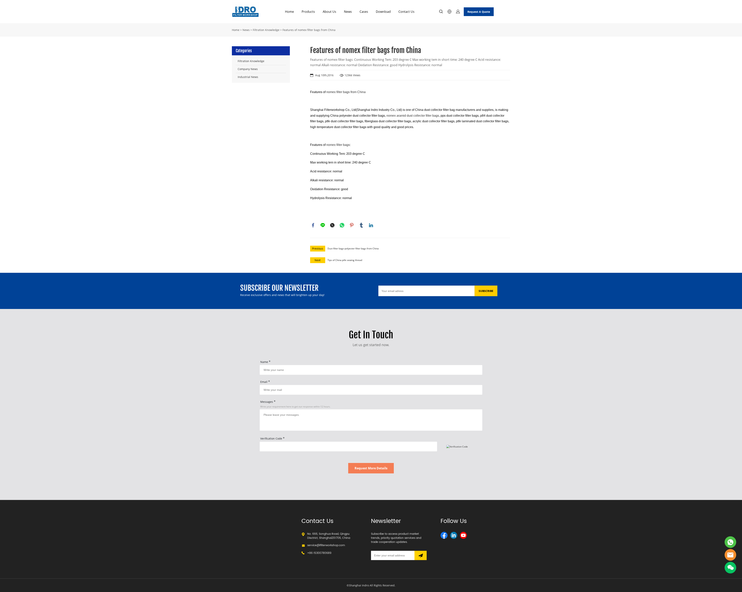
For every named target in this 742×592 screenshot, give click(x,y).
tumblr (361, 225)
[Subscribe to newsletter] (420, 555)
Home (289, 11)
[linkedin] (453, 535)
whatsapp (342, 225)
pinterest (352, 225)
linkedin (371, 225)
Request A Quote (478, 12)
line (323, 225)
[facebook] (444, 535)
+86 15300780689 (319, 553)
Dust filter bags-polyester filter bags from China (353, 248)
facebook (313, 225)
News (348, 11)
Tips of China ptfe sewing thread (345, 260)
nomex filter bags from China (346, 92)
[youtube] (463, 535)
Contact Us (406, 11)
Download (383, 11)
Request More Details (371, 468)
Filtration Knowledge (266, 30)
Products (308, 11)
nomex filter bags (338, 144)
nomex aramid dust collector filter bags (412, 115)
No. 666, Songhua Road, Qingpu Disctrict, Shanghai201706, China (328, 536)
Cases (364, 11)
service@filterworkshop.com (326, 545)
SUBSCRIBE (486, 291)
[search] (441, 12)
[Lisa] (730, 542)
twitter (332, 225)
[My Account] (458, 11)
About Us (329, 11)
